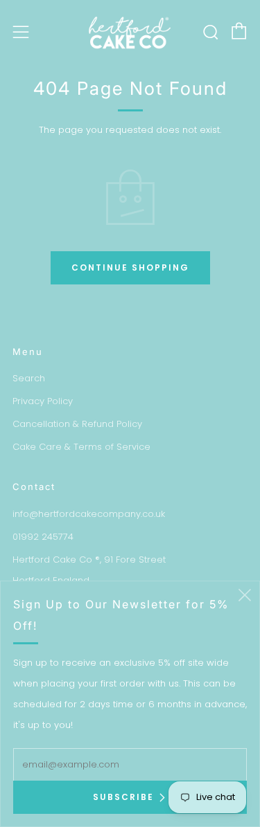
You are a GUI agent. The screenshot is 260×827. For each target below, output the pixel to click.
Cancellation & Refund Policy (77, 423)
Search (28, 378)
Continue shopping (130, 267)
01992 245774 (42, 536)
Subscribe (123, 797)
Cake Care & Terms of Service (81, 446)
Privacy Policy (42, 401)
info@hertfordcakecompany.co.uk (88, 513)
